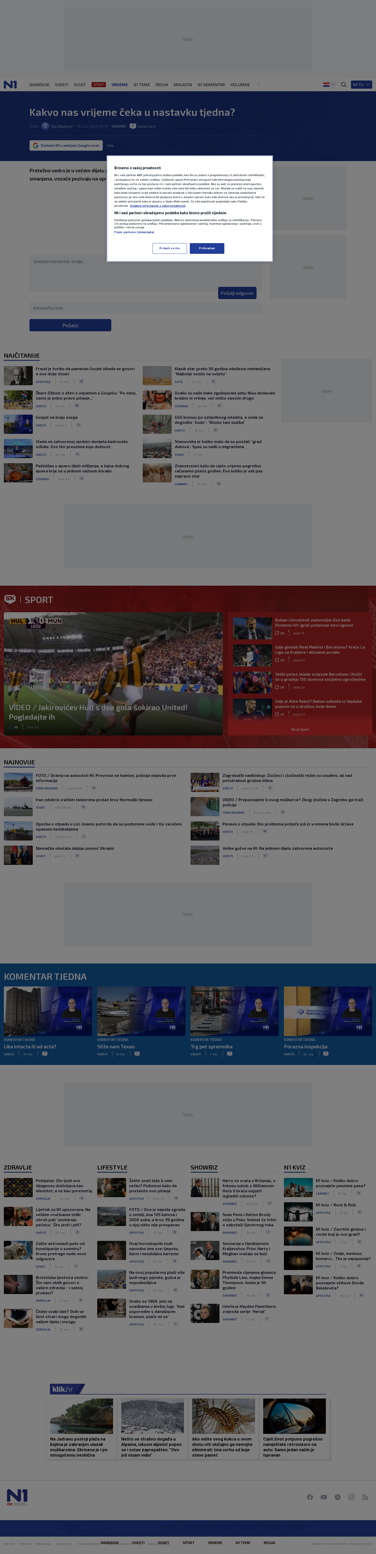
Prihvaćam (207, 248)
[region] (190, 208)
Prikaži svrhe (169, 248)
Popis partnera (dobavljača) (134, 232)
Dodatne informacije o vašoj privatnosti (157, 206)
